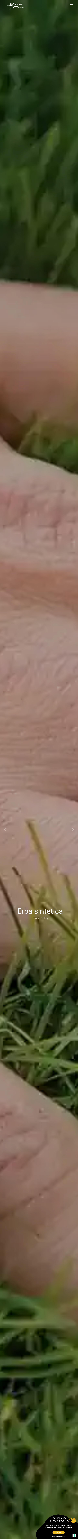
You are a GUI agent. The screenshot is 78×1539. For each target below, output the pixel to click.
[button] (5, 829)
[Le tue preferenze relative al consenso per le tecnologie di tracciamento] (74, 1535)
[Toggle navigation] (71, 5)
